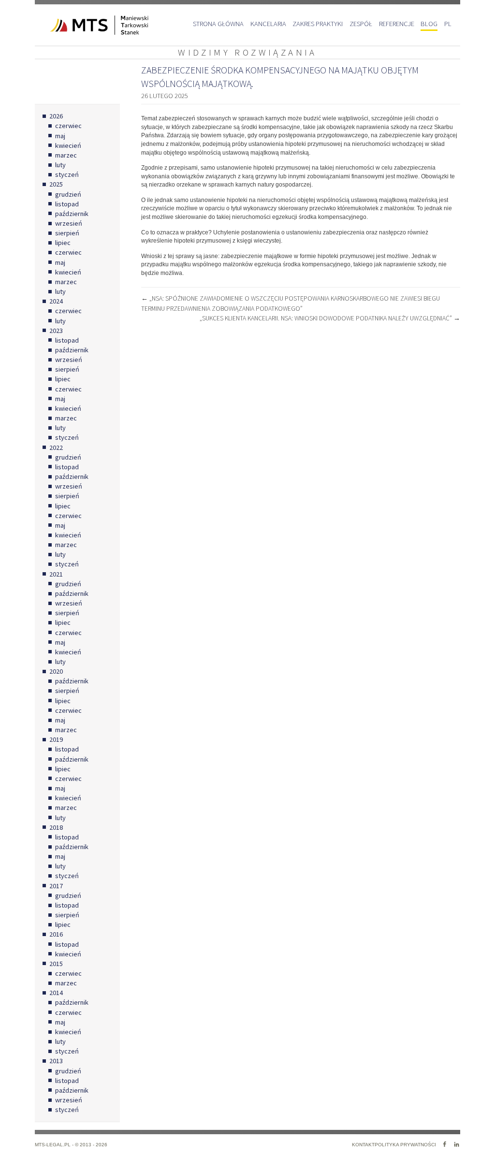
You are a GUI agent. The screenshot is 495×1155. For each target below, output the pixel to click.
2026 (56, 116)
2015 (56, 963)
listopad (67, 204)
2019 (56, 739)
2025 (56, 184)
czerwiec (68, 125)
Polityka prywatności (405, 1144)
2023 (56, 330)
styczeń (67, 174)
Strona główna (218, 23)
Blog (429, 23)
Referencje (396, 23)
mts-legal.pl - (55, 1144)
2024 (56, 301)
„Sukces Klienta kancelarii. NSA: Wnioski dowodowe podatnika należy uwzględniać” (330, 318)
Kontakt (363, 1144)
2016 (56, 934)
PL (447, 23)
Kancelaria (268, 23)
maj (60, 135)
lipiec (63, 242)
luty (60, 164)
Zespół (360, 23)
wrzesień (68, 223)
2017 (56, 885)
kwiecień (68, 145)
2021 (56, 574)
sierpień (67, 233)
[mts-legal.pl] (92, 25)
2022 (56, 447)
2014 (56, 992)
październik (71, 213)
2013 (56, 1060)
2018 (56, 827)
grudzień (68, 194)
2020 (56, 671)
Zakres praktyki (317, 23)
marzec (66, 155)
